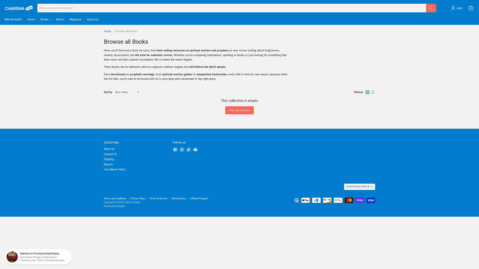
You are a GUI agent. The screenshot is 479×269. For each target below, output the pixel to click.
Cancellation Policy (115, 169)
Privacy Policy (138, 198)
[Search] (431, 8)
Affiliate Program (199, 198)
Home (31, 19)
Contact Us (110, 154)
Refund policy (179, 198)
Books (45, 19)
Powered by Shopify (114, 206)
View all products (239, 110)
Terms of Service (158, 198)
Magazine (75, 19)
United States (358, 186)
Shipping (109, 159)
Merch (60, 19)
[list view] (372, 92)
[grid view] (367, 92)
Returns (108, 164)
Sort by (108, 92)
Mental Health (13, 19)
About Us (93, 19)
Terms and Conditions (115, 198)
